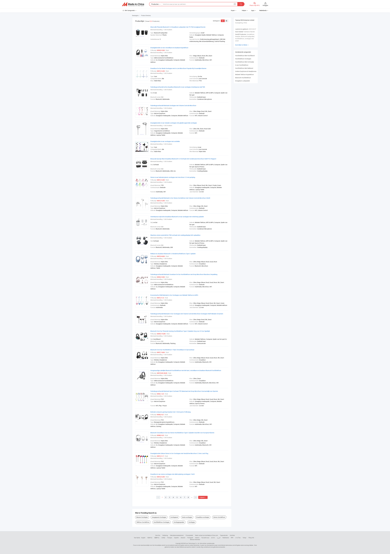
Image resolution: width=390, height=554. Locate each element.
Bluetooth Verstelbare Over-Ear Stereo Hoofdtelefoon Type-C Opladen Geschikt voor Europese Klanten (182, 433)
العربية (218, 537)
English (143, 537)
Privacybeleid (189, 535)
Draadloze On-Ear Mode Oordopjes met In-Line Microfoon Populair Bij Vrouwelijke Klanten (178, 68)
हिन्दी (232, 537)
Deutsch (183, 537)
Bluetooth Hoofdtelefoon (243, 78)
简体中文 (149, 537)
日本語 (163, 537)
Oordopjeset (174, 517)
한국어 (213, 537)
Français (169, 537)
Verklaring (165, 535)
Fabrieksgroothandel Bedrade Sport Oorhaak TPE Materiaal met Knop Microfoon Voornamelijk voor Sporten (184, 391)
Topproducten (224, 535)
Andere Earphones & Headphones (245, 71)
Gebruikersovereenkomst (177, 535)
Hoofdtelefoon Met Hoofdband (245, 56)
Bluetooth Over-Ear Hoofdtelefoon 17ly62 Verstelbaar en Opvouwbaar (172, 350)
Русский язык (205, 537)
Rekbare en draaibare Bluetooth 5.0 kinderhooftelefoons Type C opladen (173, 254)
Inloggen (265, 5)
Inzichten (232, 535)
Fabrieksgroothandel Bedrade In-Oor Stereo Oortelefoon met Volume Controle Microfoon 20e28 (180, 198)
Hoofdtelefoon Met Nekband (244, 68)
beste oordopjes (187, 517)
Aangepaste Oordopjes (159, 517)
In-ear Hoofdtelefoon (241, 65)
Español (176, 537)
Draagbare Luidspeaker (242, 81)
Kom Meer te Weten (242, 45)
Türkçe (244, 537)
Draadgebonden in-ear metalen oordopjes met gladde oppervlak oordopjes (173, 123)
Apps (252, 10)
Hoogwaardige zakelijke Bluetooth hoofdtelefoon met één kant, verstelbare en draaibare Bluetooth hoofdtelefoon (185, 370)
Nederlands (226, 537)
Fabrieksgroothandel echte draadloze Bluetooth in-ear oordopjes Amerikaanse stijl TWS (177, 87)
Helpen (244, 10)
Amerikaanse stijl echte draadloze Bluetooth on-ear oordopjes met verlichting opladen (177, 217)
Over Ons (157, 535)
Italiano (197, 537)
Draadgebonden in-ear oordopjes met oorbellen (165, 141)
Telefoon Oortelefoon (143, 522)
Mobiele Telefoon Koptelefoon (244, 74)
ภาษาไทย (237, 537)
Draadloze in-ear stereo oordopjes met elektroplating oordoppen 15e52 (172, 474)
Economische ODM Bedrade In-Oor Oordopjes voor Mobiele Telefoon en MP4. (174, 295)
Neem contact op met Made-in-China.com (206, 535)
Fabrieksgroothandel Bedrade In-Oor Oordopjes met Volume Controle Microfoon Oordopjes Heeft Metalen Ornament (186, 314)
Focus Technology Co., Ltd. (192, 543)
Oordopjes (191, 522)
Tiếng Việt (251, 537)
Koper (233, 10)
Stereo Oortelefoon (219, 517)
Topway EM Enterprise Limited (244, 20)
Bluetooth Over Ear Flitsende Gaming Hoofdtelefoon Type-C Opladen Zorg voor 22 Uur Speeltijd (180, 331)
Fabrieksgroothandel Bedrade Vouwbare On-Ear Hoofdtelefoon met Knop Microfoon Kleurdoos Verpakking (183, 274)
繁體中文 (156, 537)
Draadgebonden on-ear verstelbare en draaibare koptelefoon (169, 48)
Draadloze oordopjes (202, 517)
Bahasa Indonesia (195, 539)
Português (190, 537)
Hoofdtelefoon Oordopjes (162, 522)
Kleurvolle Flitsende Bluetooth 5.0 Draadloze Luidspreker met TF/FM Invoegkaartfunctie (177, 27)
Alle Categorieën (130, 10)
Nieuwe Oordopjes (142, 517)
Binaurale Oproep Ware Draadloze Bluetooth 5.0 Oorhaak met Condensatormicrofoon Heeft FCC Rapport (183, 159)
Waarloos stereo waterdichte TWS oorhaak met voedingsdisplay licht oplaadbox (175, 235)
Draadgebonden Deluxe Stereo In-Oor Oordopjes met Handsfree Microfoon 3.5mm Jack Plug (179, 453)
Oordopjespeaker (179, 522)
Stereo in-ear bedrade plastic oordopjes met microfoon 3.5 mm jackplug (172, 177)
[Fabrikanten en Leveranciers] (133, 4)
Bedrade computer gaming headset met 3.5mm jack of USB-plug (170, 412)
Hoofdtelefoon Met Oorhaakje (244, 62)
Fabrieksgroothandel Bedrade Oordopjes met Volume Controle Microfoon (173, 105)
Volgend (202, 497)
